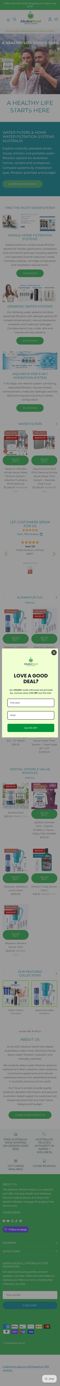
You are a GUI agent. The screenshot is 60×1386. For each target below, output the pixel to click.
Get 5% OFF (31, 728)
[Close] (54, 653)
